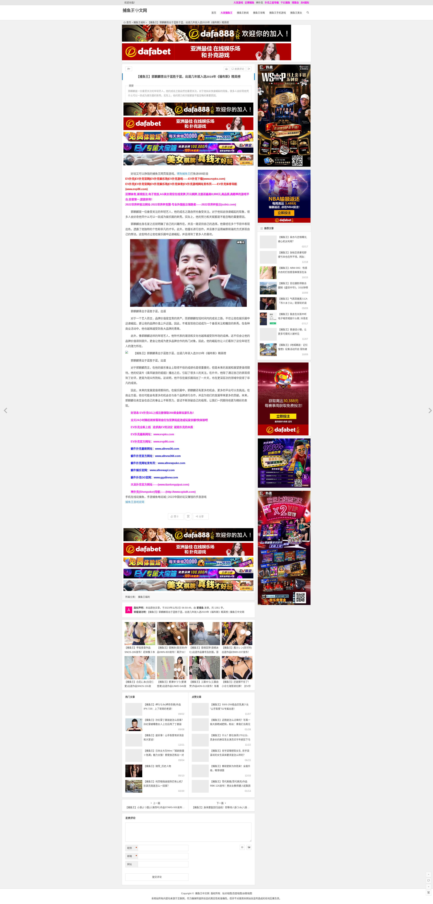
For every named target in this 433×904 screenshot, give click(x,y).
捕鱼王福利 (139, 22)
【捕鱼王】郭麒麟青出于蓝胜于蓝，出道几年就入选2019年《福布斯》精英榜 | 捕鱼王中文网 (196, 612)
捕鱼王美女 (296, 12)
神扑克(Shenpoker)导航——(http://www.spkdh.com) (163, 491)
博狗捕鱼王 (183, 173)
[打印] (226, 69)
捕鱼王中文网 (135, 10)
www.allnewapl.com (162, 470)
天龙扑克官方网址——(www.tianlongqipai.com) (160, 484)
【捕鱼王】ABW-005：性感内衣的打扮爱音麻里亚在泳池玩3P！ (292, 272)
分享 (201, 516)
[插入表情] (242, 847)
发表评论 (239, 69)
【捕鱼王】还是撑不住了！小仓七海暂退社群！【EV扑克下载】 (236, 686)
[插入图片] (249, 847)
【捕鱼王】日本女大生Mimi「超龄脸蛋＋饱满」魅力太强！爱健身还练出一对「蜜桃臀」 (164, 754)
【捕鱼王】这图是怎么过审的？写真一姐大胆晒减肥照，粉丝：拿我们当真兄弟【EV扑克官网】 (230, 724)
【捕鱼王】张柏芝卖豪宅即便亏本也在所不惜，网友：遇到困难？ (292, 256)
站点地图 (227, 893)
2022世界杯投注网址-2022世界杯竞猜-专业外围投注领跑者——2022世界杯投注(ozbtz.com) (180, 204)
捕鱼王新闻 (243, 12)
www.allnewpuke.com (171, 463)
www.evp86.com (163, 441)
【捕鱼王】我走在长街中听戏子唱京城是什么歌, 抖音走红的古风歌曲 (293, 318)
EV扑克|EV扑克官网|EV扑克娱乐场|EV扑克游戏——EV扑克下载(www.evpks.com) (175, 178)
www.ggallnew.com (166, 477)
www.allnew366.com (168, 456)
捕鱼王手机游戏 (277, 12)
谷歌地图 (247, 893)
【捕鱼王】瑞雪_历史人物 (157, 766)
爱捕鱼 (200, 607)
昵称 (132, 848)
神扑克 (259, 2)
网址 (129, 864)
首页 (213, 12)
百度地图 (237, 893)
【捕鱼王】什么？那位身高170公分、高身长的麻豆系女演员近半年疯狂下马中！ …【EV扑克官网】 (230, 739)
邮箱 (132, 856)
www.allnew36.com (167, 448)
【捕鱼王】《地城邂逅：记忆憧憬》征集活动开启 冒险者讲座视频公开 (293, 349)
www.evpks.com (163, 434)
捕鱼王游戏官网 (134, 502)
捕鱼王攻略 (259, 12)
